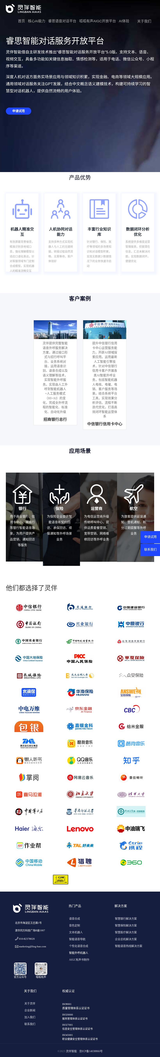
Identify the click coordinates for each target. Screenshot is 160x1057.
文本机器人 (76, 932)
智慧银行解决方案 (126, 918)
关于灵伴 (29, 1003)
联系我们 (29, 1024)
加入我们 (29, 1017)
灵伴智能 (72, 1051)
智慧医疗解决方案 (126, 932)
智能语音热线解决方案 (128, 946)
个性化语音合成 (78, 946)
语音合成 (74, 918)
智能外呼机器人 (78, 952)
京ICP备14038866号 (91, 1051)
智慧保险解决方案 (126, 925)
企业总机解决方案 (126, 939)
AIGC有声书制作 (79, 959)
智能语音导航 (77, 939)
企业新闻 (29, 1010)
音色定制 (74, 925)
